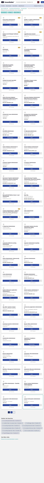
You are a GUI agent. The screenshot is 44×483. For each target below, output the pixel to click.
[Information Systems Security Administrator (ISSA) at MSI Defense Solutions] (33, 230)
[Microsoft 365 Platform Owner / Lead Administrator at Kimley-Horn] (11, 198)
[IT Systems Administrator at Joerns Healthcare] (33, 166)
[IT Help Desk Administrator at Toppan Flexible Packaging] (33, 134)
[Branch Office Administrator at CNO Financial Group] (33, 326)
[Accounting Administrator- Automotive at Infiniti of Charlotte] (33, 52)
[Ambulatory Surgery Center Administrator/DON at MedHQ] (33, 84)
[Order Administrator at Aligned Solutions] (33, 214)
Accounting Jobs (24, 8)
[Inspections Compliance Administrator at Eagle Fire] (33, 341)
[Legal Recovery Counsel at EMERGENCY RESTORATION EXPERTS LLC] (33, 37)
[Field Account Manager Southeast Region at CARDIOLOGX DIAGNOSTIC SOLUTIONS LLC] (11, 37)
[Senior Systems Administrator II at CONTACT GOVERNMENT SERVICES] (33, 294)
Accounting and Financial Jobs (14, 8)
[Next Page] (14, 412)
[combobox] (21, 2)
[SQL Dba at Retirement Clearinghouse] (33, 198)
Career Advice (15, 5)
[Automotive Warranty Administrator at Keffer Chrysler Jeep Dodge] (33, 371)
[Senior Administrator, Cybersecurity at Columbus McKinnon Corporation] (11, 261)
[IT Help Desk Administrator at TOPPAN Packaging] (11, 230)
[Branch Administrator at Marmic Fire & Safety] (11, 357)
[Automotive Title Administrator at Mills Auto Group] (33, 357)
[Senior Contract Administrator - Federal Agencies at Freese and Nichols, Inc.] (33, 386)
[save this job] (19, 25)
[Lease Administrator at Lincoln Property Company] (11, 277)
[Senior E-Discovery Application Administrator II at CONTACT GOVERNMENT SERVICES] (11, 294)
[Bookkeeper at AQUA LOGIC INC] (11, 52)
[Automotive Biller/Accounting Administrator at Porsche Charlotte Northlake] (11, 246)
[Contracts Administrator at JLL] (33, 261)
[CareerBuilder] (7, 2)
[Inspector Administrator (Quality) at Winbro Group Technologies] (33, 246)
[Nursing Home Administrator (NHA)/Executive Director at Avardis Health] (33, 118)
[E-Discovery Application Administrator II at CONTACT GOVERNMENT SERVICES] (33, 311)
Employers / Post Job (37, 5)
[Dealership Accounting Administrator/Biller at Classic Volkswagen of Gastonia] (33, 68)
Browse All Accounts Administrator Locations (9, 439)
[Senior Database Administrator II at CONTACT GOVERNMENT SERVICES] (11, 150)
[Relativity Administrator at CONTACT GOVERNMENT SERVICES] (33, 277)
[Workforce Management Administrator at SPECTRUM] (11, 371)
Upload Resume (21, 5)
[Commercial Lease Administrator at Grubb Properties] (11, 118)
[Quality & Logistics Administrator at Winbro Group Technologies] (33, 22)
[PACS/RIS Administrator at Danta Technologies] (11, 134)
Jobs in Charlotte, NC (4, 8)
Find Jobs (3, 5)
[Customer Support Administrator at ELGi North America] (11, 166)
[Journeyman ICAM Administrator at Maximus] (11, 402)
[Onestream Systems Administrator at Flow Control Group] (11, 326)
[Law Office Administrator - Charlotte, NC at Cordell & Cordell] (11, 386)
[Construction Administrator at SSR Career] (11, 341)
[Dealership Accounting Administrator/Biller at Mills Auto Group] (11, 68)
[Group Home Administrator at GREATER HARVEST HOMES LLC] (11, 22)
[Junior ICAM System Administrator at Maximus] (33, 402)
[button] (38, 2)
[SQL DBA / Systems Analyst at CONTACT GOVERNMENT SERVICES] (11, 311)
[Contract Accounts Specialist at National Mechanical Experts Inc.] (11, 84)
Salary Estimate (8, 5)
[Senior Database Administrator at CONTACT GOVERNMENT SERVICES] (33, 150)
